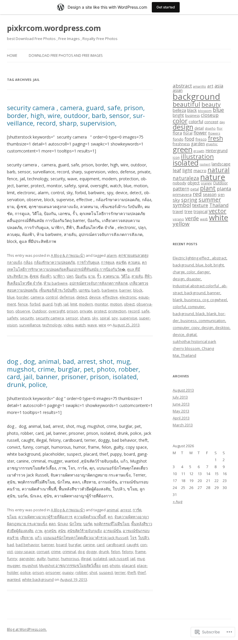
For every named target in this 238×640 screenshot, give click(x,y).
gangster (27, 558)
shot (93, 572)
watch (80, 325)
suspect (106, 572)
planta (224, 188)
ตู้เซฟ (34, 276)
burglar (74, 544)
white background (38, 579)
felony (127, 551)
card (100, 544)
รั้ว (99, 276)
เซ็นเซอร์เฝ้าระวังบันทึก (58, 290)
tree (188, 211)
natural (219, 170)
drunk (104, 551)
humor (53, 558)
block (138, 290)
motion (116, 304)
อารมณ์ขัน (112, 530)
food (189, 139)
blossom (205, 110)
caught (132, 544)
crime (56, 551)
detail (199, 128)
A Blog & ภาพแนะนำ (68, 255)
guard (47, 304)
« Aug (177, 501)
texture (200, 205)
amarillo (199, 86)
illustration (197, 156)
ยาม (91, 276)
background (196, 96)
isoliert (205, 164)
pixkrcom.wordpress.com (54, 28)
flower (200, 133)
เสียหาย (26, 537)
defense (67, 297)
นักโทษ (75, 523)
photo (115, 565)
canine (89, 544)
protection (117, 311)
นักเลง (62, 523)
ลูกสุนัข (50, 530)
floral (187, 133)
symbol (182, 204)
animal (112, 509)
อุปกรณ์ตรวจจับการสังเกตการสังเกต (98, 283)
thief (142, 572)
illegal (86, 558)
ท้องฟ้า (45, 276)
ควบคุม (134, 262)
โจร (133, 537)
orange (206, 183)
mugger (13, 565)
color (180, 120)
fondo (178, 139)
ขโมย (12, 516)
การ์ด (137, 509)
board (61, 544)
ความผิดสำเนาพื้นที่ (90, 516)
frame (140, 551)
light (187, 170)
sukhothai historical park (194, 341)
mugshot (29, 565)
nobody (179, 183)
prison (72, 311)
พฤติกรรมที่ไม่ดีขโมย (111, 523)
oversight (56, 311)
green (182, 149)
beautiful (186, 104)
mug (141, 558)
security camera (50, 318)
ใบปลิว (143, 537)
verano (178, 219)
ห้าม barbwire (56, 283)
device (95, 297)
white (218, 217)
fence (23, 304)
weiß (204, 219)
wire (102, 325)
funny (12, 558)
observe (22, 311)
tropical (201, 211)
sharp (85, 318)
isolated (100, 558)
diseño (210, 128)
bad (10, 544)
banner (47, 544)
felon (115, 551)
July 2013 (180, 397)
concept (211, 121)
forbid (35, 304)
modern (86, 304)
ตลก (52, 523)
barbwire (110, 290)
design (183, 127)
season (210, 194)
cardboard (115, 544)
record (134, 311)
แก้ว (38, 537)
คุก (110, 516)
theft (131, 572)
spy (114, 318)
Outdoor (39, 311)
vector (217, 211)
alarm (112, 255)
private (86, 311)
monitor (101, 304)
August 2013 (183, 390)
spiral (105, 318)
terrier (120, 572)
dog (81, 551)
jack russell (119, 558)
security (27, 318)
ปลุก (69, 276)
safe (145, 311)
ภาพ (38, 530)
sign (221, 194)
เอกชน (84, 290)
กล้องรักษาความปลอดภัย (54, 262)
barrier (125, 290)
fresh (215, 138)
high (58, 304)
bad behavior (27, 544)
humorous (70, 558)
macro (199, 170)
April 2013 (181, 418)
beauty (211, 104)
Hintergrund (216, 150)
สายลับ (137, 276)
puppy (68, 572)
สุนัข (62, 530)
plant (208, 188)
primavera (182, 194)
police (25, 572)
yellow (181, 224)
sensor (72, 318)
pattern (181, 189)
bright (178, 115)
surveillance (30, 325)
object (129, 304)
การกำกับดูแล (88, 262)
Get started (165, 7)
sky (95, 318)
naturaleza (186, 177)
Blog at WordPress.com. (27, 629)
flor (220, 128)
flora (177, 133)
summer (210, 199)
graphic (212, 144)
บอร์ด (87, 523)
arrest (125, 509)
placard (128, 565)
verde (192, 218)
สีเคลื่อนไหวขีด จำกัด (24, 283)
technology (52, 325)
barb (95, 290)
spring (189, 199)
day (222, 122)
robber (81, 572)
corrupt (43, 551)
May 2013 (181, 411)
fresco (201, 139)
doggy (91, 551)
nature (212, 177)
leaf (177, 170)
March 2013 (183, 425)
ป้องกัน (80, 276)
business (192, 115)
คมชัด (121, 262)
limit (73, 304)
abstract (182, 85)
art (210, 86)
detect (81, 297)
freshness (181, 143)
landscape (221, 164)
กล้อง (28, 262)
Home (12, 55)
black (192, 110)
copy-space (25, 551)
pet (105, 565)
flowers (214, 133)
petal (194, 189)
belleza (179, 110)
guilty (41, 558)
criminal (69, 551)
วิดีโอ (125, 276)
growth (199, 151)
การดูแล (107, 262)
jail (66, 304)
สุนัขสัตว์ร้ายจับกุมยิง (84, 530)
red (197, 193)
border (23, 297)
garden (198, 143)
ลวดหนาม (111, 276)
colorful (196, 121)
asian (178, 90)
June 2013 (181, 404)
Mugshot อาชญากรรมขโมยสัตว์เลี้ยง (69, 565)
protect (100, 311)
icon (176, 157)
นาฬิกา (59, 276)
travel (178, 211)
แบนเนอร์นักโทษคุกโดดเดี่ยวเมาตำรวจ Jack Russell (85, 537)
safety (12, 318)
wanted (13, 579)
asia (218, 86)
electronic (128, 297)
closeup (210, 115)
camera (37, 297)
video (68, 325)
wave (92, 325)
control (52, 297)
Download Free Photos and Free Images (65, 55)
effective (110, 297)
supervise (128, 318)
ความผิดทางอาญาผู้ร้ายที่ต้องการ (45, 516)
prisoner (53, 572)
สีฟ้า (148, 276)
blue (11, 297)
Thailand (218, 205)
